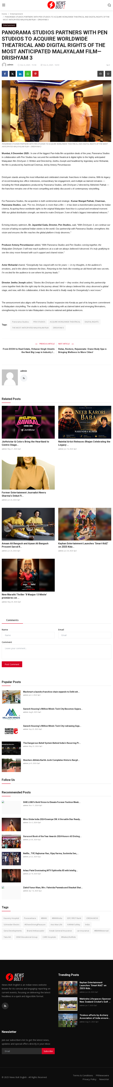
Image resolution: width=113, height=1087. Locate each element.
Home (4, 14)
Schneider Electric (11, 924)
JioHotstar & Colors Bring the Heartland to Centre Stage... (25, 443)
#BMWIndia (57, 918)
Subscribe (48, 1051)
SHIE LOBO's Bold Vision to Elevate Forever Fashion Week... (51, 802)
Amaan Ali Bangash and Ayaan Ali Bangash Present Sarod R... (25, 545)
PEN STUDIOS (39, 321)
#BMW (44, 918)
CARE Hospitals (49, 937)
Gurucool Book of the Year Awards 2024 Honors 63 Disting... (52, 836)
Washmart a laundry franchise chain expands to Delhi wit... (51, 692)
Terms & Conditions (83, 1075)
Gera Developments (13, 930)
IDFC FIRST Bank (74, 918)
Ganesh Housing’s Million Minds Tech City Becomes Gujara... (53, 709)
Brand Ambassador (35, 930)
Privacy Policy (89, 1079)
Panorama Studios (20, 321)
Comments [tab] (12, 620)
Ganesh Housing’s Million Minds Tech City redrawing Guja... (52, 726)
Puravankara (30, 918)
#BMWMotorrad (101, 930)
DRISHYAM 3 (58, 327)
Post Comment (12, 664)
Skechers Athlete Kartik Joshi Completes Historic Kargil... (51, 760)
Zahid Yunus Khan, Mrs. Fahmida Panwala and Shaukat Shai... (53, 887)
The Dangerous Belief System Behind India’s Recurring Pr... (52, 743)
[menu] (3, 5)
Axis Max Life (56, 924)
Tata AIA (7, 937)
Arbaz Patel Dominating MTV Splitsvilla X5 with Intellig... (50, 870)
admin (23, 370)
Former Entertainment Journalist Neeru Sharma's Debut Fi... (24, 494)
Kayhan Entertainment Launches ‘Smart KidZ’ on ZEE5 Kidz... (83, 545)
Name (5, 629)
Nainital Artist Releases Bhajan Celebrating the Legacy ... (84, 443)
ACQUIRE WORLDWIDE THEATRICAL (65, 321)
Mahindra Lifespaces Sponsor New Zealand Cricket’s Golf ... (95, 1000)
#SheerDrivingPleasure (35, 924)
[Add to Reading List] (108, 74)
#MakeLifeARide (68, 937)
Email (61, 629)
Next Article (64, 344)
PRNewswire (102, 1075)
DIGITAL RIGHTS (92, 321)
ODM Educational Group (27, 937)
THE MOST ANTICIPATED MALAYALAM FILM (30, 327)
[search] (109, 5)
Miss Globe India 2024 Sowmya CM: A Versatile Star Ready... (52, 819)
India (87, 924)
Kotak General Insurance (60, 930)
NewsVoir (104, 1079)
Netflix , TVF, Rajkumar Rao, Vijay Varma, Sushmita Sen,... (51, 853)
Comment (7, 642)
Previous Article (47, 344)
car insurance (83, 930)
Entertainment (16, 14)
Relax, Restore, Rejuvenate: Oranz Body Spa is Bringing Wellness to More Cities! (82, 351)
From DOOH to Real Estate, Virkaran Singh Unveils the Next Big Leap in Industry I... (29, 351)
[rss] (5, 1006)
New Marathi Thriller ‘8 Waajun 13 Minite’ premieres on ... (24, 596)
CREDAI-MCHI (92, 918)
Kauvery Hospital (11, 918)
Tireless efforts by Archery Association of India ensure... (95, 1016)
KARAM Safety (73, 924)
